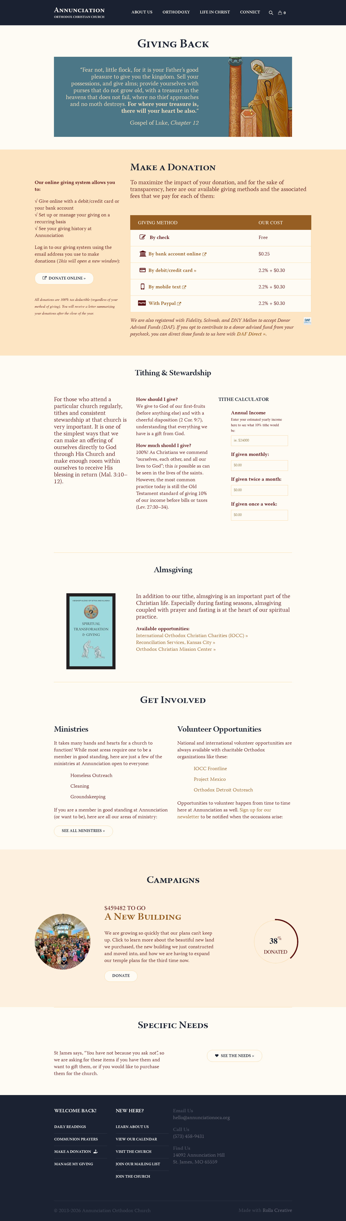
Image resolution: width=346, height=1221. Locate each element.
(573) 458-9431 (188, 1137)
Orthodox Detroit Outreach (223, 790)
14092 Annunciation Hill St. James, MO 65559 (199, 1159)
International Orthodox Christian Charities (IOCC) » (192, 636)
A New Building (142, 917)
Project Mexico (210, 779)
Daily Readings (70, 1127)
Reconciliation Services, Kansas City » (175, 643)
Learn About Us (132, 1127)
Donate (121, 976)
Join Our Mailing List (138, 1164)
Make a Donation (73, 1152)
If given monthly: (250, 455)
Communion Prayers (76, 1140)
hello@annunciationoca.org (201, 1118)
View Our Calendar (136, 1140)
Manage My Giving (73, 1164)
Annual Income (248, 413)
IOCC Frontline (210, 769)
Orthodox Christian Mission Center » (176, 649)
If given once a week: (254, 504)
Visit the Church (133, 1152)
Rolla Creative (277, 1211)
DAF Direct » (251, 334)
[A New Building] (62, 942)
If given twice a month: (256, 479)
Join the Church (133, 1177)
